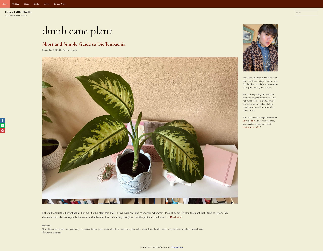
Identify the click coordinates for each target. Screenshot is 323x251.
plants (164, 229)
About (46, 4)
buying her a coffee (251, 127)
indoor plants (97, 229)
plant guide (136, 229)
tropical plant (197, 229)
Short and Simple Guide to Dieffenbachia (84, 44)
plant (106, 229)
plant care (125, 229)
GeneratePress (177, 247)
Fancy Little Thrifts (18, 12)
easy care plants (82, 229)
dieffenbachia (51, 229)
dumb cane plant (66, 229)
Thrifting (15, 4)
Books (36, 4)
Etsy (245, 120)
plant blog (114, 229)
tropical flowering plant (179, 229)
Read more (176, 217)
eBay (253, 120)
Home (5, 4)
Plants (26, 4)
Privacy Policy (59, 4)
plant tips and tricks (151, 229)
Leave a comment (53, 232)
